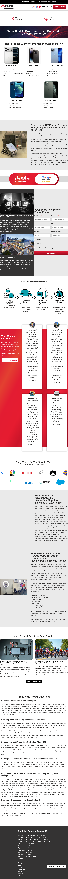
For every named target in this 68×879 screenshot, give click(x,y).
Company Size (56, 231)
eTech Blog (31, 841)
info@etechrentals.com (43, 841)
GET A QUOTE (60, 7)
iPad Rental (21, 846)
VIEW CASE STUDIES (34, 681)
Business (38, 239)
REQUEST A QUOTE (10, 360)
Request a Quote (54, 866)
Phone (53, 224)
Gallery (30, 837)
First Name (38, 216)
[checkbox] (34, 247)
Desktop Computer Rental (21, 837)
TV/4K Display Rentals (20, 859)
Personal (38, 243)
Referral (30, 850)
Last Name (55, 216)
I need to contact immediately (44, 248)
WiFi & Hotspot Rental (20, 873)
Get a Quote (31, 835)
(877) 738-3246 (47, 7)
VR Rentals (21, 869)
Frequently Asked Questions (31, 846)
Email (36, 224)
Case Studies (32, 839)
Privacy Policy (32, 856)
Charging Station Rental (21, 865)
